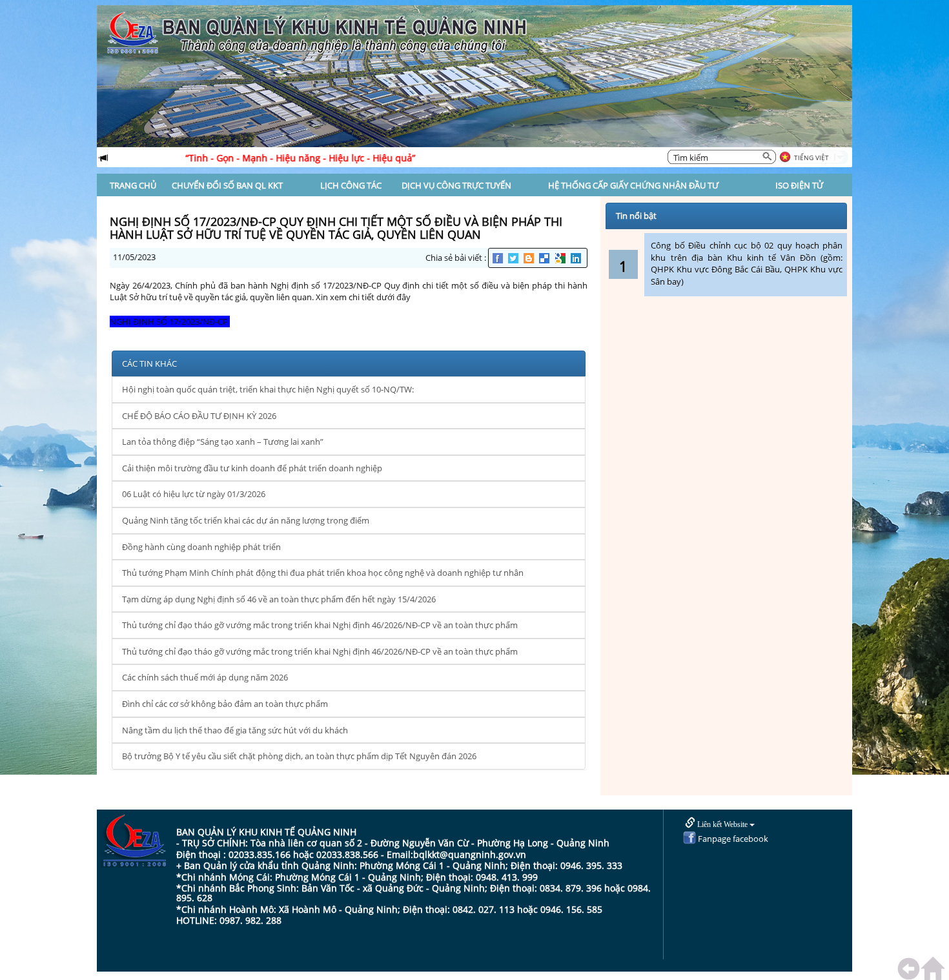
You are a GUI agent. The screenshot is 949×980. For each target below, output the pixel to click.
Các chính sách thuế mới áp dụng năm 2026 (205, 677)
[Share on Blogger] (530, 258)
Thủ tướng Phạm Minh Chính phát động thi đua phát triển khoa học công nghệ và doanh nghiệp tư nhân (323, 572)
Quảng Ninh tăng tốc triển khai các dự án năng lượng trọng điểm (245, 520)
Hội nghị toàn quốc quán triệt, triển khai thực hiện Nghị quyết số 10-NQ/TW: (268, 389)
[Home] (935, 968)
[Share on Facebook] (499, 258)
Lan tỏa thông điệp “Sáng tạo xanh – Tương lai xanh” (222, 441)
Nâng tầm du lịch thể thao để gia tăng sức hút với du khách (235, 730)
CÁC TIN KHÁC (149, 363)
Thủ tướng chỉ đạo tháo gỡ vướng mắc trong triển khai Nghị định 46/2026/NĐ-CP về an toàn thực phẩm (320, 625)
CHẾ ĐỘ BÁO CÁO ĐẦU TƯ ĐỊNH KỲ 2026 (199, 416)
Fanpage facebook (732, 838)
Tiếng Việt (811, 157)
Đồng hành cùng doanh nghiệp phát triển (201, 547)
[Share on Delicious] (545, 258)
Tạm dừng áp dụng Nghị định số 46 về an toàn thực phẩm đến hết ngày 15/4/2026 (279, 599)
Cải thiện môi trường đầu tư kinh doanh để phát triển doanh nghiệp (252, 468)
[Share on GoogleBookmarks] (561, 258)
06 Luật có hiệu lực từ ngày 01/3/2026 (193, 494)
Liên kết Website (722, 824)
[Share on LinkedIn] (577, 258)
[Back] (911, 968)
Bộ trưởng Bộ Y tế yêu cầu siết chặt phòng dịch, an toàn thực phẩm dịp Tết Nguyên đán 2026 (299, 756)
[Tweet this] (514, 258)
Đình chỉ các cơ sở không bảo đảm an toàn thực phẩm (225, 703)
